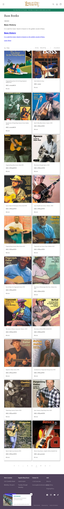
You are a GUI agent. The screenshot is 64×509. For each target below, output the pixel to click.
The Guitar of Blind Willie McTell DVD (43, 329)
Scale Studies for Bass (39, 81)
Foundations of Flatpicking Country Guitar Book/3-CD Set (17, 123)
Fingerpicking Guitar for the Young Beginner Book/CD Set (16, 81)
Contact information (54, 505)
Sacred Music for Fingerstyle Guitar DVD (15, 287)
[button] (3, 4)
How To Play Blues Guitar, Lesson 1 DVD (43, 123)
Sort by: (37, 47)
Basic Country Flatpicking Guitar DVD (43, 410)
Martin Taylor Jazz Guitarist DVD (13, 451)
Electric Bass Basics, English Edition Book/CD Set (45, 451)
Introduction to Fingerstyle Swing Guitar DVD (44, 369)
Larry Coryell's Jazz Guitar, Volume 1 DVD (43, 205)
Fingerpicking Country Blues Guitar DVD (15, 246)
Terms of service (37, 505)
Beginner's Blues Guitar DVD (12, 369)
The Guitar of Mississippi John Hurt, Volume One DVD (45, 287)
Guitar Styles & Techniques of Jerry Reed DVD (16, 205)
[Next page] (50, 466)
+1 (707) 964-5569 (36, 481)
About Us (48, 481)
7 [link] (36, 465)
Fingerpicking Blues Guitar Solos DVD (15, 165)
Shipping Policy (50, 488)
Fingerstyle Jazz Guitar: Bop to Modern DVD (44, 246)
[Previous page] (14, 466)
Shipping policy (45, 505)
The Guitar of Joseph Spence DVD (41, 165)
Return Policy (49, 485)
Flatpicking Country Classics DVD (13, 410)
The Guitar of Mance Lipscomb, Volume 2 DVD (16, 329)
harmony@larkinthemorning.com (40, 485)
